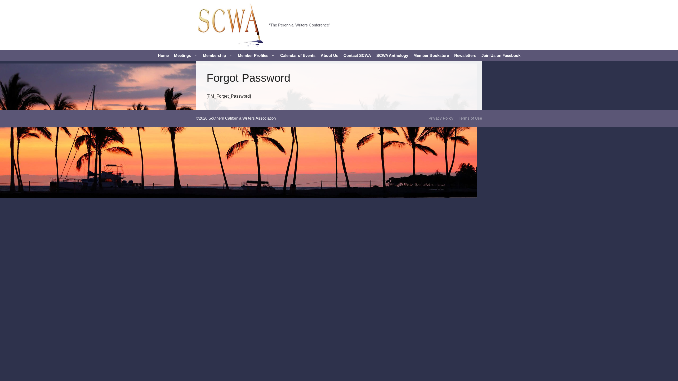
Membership (214, 55)
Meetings (182, 55)
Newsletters (465, 55)
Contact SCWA (357, 55)
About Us (329, 55)
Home (163, 55)
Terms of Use (470, 118)
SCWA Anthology (392, 55)
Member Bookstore (431, 55)
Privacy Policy (441, 118)
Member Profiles (253, 55)
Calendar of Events (297, 55)
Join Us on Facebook (500, 55)
